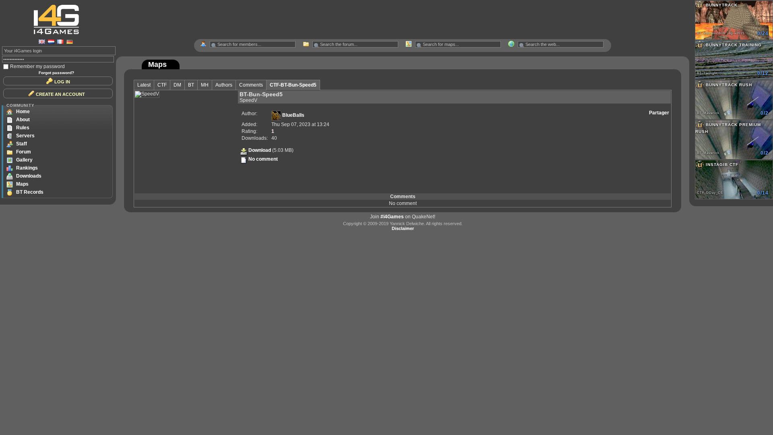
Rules (22, 127)
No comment (263, 159)
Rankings (27, 168)
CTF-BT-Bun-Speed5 (293, 85)
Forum (23, 152)
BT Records (29, 192)
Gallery (24, 160)
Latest (144, 85)
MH (205, 85)
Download (259, 150)
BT (191, 85)
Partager (659, 113)
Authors (223, 85)
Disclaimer (403, 228)
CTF (162, 85)
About (23, 119)
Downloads (28, 176)
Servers (25, 136)
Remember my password (37, 66)
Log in (62, 81)
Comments (251, 85)
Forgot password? (56, 72)
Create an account (60, 94)
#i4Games (392, 217)
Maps (22, 184)
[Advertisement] (402, 20)
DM (177, 85)
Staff (21, 144)
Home (23, 111)
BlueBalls (292, 115)
